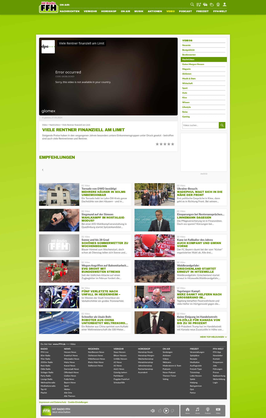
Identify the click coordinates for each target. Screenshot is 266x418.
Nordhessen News (96, 352)
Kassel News (69, 366)
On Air (125, 11)
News (67, 349)
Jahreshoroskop (145, 366)
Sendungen (167, 352)
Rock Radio (45, 366)
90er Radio (45, 359)
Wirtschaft (187, 83)
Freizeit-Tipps (196, 369)
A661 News (119, 369)
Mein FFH (224, 3)
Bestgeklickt (188, 50)
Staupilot (205, 3)
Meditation (195, 362)
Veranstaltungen (197, 352)
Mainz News (69, 362)
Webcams (167, 362)
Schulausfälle (119, 383)
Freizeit (202, 11)
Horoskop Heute (145, 352)
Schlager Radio (47, 373)
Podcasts (167, 369)
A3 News (118, 362)
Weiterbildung (219, 379)
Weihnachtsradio (48, 383)
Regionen (93, 349)
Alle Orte (68, 393)
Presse (216, 373)
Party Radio (46, 376)
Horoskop (108, 11)
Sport (184, 88)
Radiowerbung (219, 376)
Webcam (218, 3)
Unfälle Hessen (120, 359)
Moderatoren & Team (172, 366)
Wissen (185, 102)
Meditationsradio (48, 386)
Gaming (186, 117)
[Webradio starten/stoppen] (166, 410)
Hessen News (70, 352)
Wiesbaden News (71, 359)
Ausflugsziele (196, 366)
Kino (184, 98)
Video (170, 11)
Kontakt (216, 359)
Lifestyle (186, 107)
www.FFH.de (59, 344)
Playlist (198, 3)
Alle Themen (69, 396)
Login (215, 383)
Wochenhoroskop (145, 359)
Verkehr (90, 11)
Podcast (185, 11)
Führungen (217, 369)
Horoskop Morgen (146, 356)
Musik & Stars (188, 79)
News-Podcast (169, 373)
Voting (165, 379)
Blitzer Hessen (120, 356)
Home (187, 413)
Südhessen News (95, 366)
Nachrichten (69, 11)
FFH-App (217, 352)
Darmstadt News (71, 369)
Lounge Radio (46, 379)
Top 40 (44, 389)
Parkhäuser (118, 376)
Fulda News (69, 379)
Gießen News (70, 376)
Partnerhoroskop (145, 369)
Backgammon (196, 386)
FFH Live (44, 352)
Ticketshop (195, 373)
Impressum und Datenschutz (52, 402)
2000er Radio (47, 362)
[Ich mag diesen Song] (160, 410)
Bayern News (70, 383)
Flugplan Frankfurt (121, 379)
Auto (184, 93)
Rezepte (193, 359)
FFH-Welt (220, 11)
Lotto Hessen (196, 376)
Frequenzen (218, 362)
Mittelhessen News (96, 359)
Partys (193, 393)
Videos (166, 359)
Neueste (186, 45)
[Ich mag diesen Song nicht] (172, 410)
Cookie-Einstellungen (78, 402)
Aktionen (155, 11)
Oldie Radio (45, 369)
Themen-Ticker (169, 376)
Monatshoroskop (145, 362)
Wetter (211, 3)
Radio (44, 349)
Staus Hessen (119, 352)
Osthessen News (95, 356)
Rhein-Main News (96, 362)
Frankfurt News (71, 356)
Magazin (186, 69)
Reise (185, 112)
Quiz (192, 389)
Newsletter (218, 356)
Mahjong (193, 383)
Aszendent (142, 373)
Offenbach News (71, 373)
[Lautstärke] (152, 410)
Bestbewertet (188, 55)
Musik (138, 11)
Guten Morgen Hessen (193, 64)
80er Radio (45, 356)
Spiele (192, 379)
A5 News (118, 366)
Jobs (215, 366)
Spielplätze (194, 356)
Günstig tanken (120, 373)
